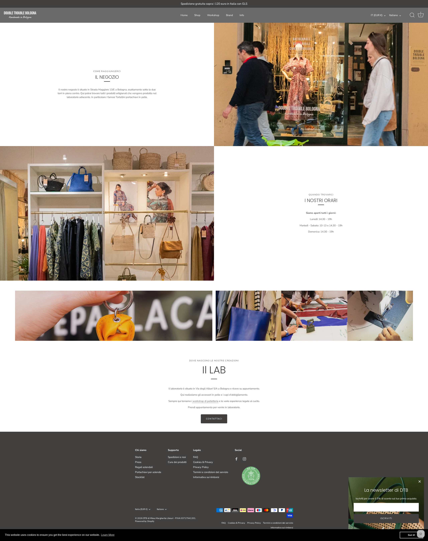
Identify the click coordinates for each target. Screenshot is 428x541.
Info (242, 15)
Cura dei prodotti (177, 462)
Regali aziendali (144, 467)
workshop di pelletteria (205, 401)
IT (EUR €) (377, 15)
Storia (138, 457)
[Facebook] (383, 528)
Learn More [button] (108, 534)
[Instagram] (389, 528)
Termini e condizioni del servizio (210, 472)
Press (138, 462)
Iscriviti (386, 518)
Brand (229, 15)
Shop (197, 15)
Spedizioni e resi (177, 457)
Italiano (393, 15)
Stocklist (139, 477)
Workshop (213, 15)
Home (184, 15)
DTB (145, 518)
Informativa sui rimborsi (206, 477)
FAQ (195, 457)
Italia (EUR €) (141, 509)
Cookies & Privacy (203, 462)
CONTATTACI (214, 418)
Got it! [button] (411, 535)
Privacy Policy (201, 467)
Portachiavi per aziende (148, 472)
